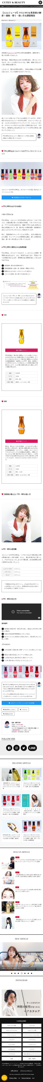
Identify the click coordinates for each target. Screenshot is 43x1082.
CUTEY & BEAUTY (13, 2)
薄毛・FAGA (32, 1059)
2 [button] (15, 973)
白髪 (11, 1059)
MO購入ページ (22, 441)
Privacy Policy (13, 1078)
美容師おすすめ (9, 714)
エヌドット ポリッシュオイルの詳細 (22, 703)
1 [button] (11, 973)
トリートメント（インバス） (32, 1035)
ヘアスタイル (11, 1054)
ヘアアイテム (32, 1040)
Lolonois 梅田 (19, 724)
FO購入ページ (22, 350)
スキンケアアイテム (11, 1030)
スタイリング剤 (32, 1030)
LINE (32, 748)
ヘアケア (32, 1049)
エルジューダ (11, 53)
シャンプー (32, 1025)
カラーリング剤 (11, 1025)
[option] (21, 956)
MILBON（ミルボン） (10, 709)
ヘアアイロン (11, 1044)
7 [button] (31, 973)
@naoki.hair (16, 730)
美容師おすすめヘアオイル (22, 197)
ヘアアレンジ (32, 1044)
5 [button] (25, 973)
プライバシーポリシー (26, 1070)
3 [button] (18, 973)
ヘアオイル (24, 709)
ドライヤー (12, 1040)
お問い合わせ (14, 1070)
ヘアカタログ (11, 1049)
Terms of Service (26, 1078)
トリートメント (11, 1035)
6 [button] (28, 973)
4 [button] (21, 973)
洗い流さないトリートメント (32, 1054)
